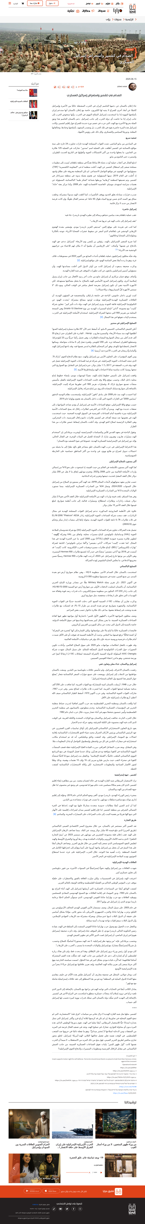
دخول (51, 3)
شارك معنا (33, 3)
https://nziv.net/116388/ (127, 1086)
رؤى (108, 19)
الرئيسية (129, 19)
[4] (92, 350)
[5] (75, 369)
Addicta (35, 1205)
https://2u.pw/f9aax (120, 1093)
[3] (101, 317)
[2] (78, 260)
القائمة (15, 4)
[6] (54, 814)
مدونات (117, 19)
